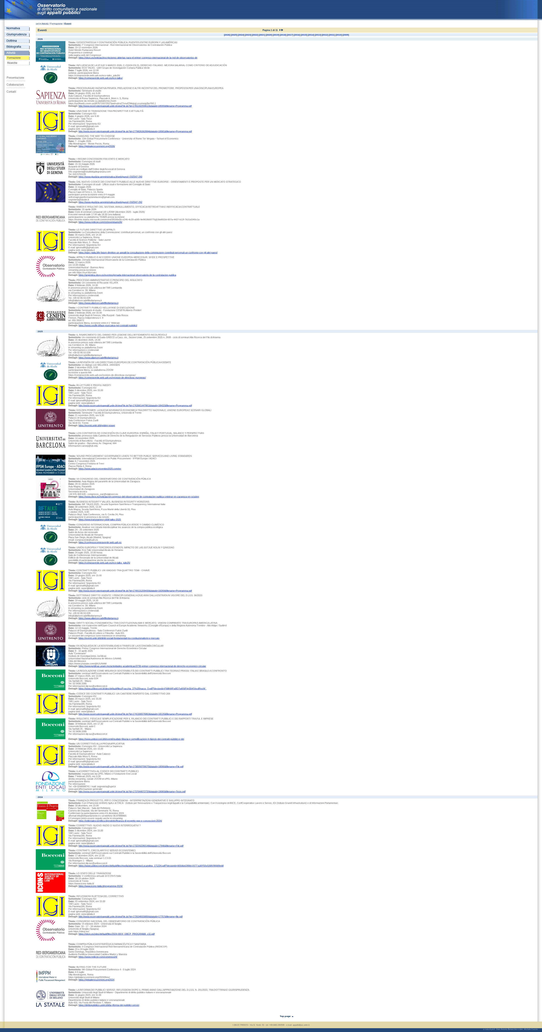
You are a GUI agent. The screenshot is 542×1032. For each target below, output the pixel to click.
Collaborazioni (15, 84)
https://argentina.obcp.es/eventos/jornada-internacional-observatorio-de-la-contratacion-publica (127, 275)
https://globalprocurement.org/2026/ (97, 146)
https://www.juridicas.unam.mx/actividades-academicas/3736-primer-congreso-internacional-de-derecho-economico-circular (142, 666)
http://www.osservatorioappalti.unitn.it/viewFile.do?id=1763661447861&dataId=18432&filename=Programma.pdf (135, 405)
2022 (255, 35)
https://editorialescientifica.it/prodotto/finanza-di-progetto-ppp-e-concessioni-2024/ (120, 820)
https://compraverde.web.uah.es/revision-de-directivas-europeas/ (112, 377)
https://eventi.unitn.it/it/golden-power (97, 425)
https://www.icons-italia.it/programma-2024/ (101, 886)
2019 (276, 35)
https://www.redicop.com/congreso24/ (98, 957)
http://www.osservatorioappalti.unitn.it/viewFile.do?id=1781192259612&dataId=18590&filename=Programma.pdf (135, 106)
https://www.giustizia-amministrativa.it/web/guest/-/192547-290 (110, 176)
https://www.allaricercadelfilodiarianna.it (98, 303)
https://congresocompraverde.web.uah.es (100, 542)
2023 (248, 35)
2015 (304, 35)
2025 (234, 35)
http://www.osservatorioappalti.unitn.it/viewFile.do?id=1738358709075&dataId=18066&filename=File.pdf (131, 766)
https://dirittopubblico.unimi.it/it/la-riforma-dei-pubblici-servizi (109, 1005)
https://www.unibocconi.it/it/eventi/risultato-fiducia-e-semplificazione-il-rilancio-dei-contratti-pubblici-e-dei (131, 739)
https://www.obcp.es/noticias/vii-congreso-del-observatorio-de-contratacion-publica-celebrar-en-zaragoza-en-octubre (139, 496)
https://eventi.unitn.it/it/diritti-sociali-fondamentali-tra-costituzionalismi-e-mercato (119, 638)
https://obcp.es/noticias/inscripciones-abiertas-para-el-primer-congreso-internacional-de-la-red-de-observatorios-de (138, 57)
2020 (269, 35)
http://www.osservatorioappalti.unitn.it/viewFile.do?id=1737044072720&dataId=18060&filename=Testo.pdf (132, 791)
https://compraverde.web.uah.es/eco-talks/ (101, 78)
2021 (262, 35)
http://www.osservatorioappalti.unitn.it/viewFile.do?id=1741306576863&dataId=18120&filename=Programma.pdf (135, 714)
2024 (241, 35)
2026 (227, 35)
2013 (318, 35)
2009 (345, 35)
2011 (331, 35)
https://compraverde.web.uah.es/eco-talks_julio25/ (104, 562)
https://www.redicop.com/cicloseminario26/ (100, 222)
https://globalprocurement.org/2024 (96, 979)
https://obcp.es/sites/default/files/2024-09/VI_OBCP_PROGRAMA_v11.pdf (117, 934)
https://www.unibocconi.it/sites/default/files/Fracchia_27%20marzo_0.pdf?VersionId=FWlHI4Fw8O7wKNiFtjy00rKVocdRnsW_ (142, 688)
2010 (338, 35)
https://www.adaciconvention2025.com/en (100, 468)
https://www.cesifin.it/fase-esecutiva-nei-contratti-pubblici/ (108, 325)
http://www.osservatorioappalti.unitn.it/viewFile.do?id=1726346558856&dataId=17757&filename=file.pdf (131, 916)
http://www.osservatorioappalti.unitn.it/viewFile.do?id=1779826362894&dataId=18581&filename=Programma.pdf (135, 131)
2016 (297, 35)
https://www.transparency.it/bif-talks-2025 (100, 519)
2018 (283, 35)
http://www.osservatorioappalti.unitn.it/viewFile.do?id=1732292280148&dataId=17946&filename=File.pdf (131, 845)
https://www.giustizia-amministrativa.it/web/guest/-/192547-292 (110, 202)
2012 (325, 35)
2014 (311, 35)
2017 (290, 35)
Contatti (11, 91)
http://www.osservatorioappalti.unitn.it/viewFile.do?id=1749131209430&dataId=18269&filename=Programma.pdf (135, 590)
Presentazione (15, 77)
